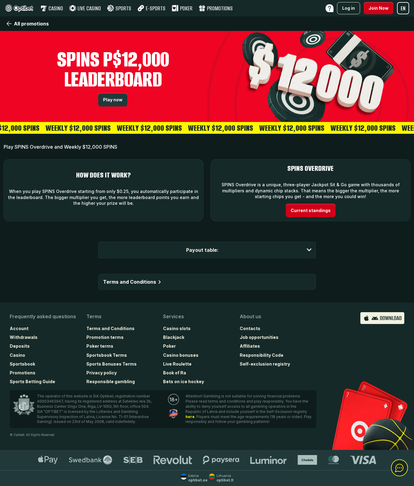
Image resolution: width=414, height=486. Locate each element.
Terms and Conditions (110, 328)
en (403, 8)
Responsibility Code (261, 355)
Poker (169, 346)
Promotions (22, 372)
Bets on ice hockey (183, 381)
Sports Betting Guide (32, 381)
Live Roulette (177, 363)
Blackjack (173, 337)
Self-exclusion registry (265, 363)
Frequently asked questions (43, 316)
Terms (94, 316)
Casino (17, 355)
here (190, 416)
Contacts (250, 328)
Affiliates (250, 346)
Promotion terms (105, 337)
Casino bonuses (181, 355)
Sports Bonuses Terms (111, 363)
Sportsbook (22, 363)
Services (173, 316)
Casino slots (177, 328)
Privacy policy (101, 372)
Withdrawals (24, 337)
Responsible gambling (110, 381)
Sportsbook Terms (106, 355)
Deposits (20, 346)
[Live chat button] (399, 468)
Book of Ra (174, 372)
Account (19, 328)
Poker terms (99, 346)
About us (250, 316)
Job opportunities (259, 337)
